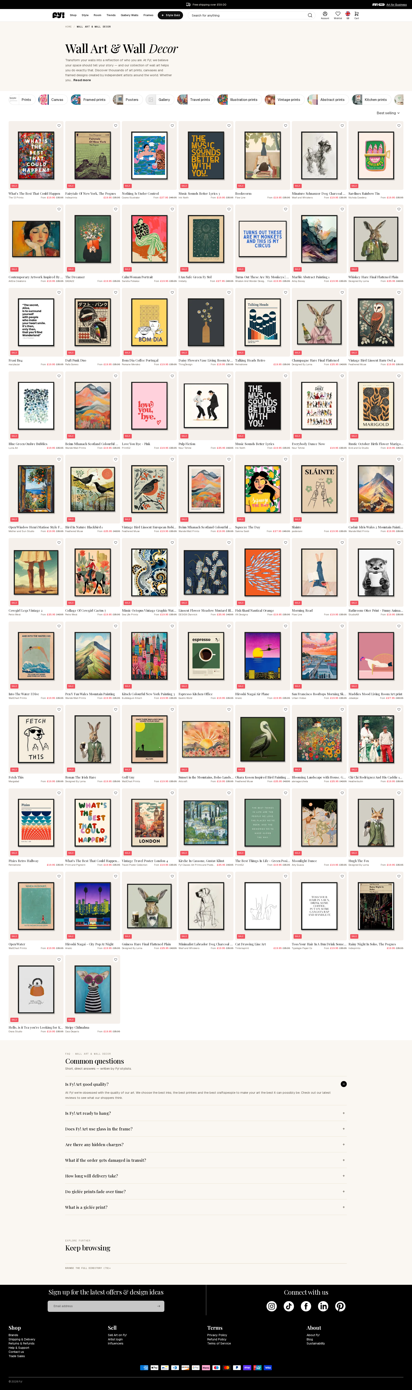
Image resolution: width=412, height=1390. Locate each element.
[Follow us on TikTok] (289, 1306)
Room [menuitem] (97, 15)
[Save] (59, 125)
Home (68, 26)
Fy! (20, 1381)
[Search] (310, 15)
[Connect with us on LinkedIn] (323, 1306)
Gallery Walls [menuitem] (129, 15)
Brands (13, 1335)
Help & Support (19, 1348)
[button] (388, 113)
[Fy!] (58, 15)
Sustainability (316, 1343)
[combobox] (251, 15)
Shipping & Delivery (22, 1339)
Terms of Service (219, 1343)
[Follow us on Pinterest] (340, 1306)
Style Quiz (173, 15)
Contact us (16, 1352)
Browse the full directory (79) (87, 1268)
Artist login (115, 1339)
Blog (310, 1339)
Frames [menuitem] (149, 15)
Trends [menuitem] (111, 15)
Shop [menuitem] (73, 15)
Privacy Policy (217, 1335)
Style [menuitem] (85, 15)
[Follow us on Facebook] (306, 1306)
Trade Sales (17, 1356)
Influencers (115, 1343)
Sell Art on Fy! (117, 1335)
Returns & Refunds (22, 1343)
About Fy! (313, 1335)
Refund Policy (217, 1339)
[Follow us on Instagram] (272, 1306)
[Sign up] (159, 1306)
